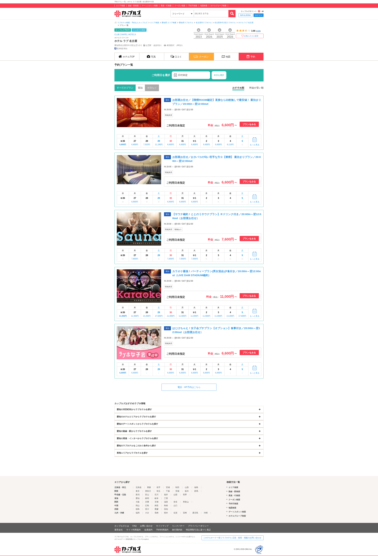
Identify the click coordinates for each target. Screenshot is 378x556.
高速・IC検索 (166, 6)
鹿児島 (195, 513)
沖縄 (206, 513)
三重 (166, 498)
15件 (258, 31)
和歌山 (186, 502)
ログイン (258, 15)
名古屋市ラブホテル (204, 23)
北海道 (138, 487)
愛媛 (156, 509)
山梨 (175, 494)
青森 (149, 487)
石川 (156, 494)
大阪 (138, 502)
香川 (147, 509)
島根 (166, 505)
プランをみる (249, 124)
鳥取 (156, 505)
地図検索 (203, 6)
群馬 (196, 491)
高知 (166, 509)
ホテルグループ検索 (218, 6)
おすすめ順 (238, 87)
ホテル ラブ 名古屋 (245, 23)
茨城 (177, 491)
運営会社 (118, 530)
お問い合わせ (146, 526)
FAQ (134, 526)
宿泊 (140, 87)
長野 (185, 494)
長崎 (156, 513)
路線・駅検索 (133, 6)
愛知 (138, 498)
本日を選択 (219, 75)
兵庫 (147, 502)
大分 (147, 513)
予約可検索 (192, 6)
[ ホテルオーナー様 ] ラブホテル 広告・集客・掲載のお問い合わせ (232, 538)
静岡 (147, 498)
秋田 (177, 487)
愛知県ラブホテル (186, 23)
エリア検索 (120, 6)
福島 (196, 487)
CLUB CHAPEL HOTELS (125, 34)
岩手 (158, 487)
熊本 (166, 513)
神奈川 (148, 491)
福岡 (138, 513)
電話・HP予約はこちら (189, 387)
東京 (138, 491)
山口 (175, 505)
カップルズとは (121, 526)
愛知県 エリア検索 (169, 23)
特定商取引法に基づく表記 (198, 530)
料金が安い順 (256, 87)
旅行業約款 (177, 530)
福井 (166, 494)
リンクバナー (178, 526)
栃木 (187, 491)
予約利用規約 (162, 530)
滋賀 (166, 502)
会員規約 (148, 530)
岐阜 (156, 498)
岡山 (138, 505)
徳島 (138, 509)
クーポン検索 (180, 6)
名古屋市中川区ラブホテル (225, 23)
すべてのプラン (125, 87)
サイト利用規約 (133, 530)
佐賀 (175, 513)
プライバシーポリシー (198, 526)
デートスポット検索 (150, 6)
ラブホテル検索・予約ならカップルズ (132, 23)
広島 (147, 505)
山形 (187, 487)
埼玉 (158, 491)
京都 (156, 502)
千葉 (168, 491)
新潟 (138, 494)
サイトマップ (162, 526)
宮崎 (185, 513)
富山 (147, 494)
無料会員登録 (245, 15)
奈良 (175, 502)
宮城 (168, 487)
